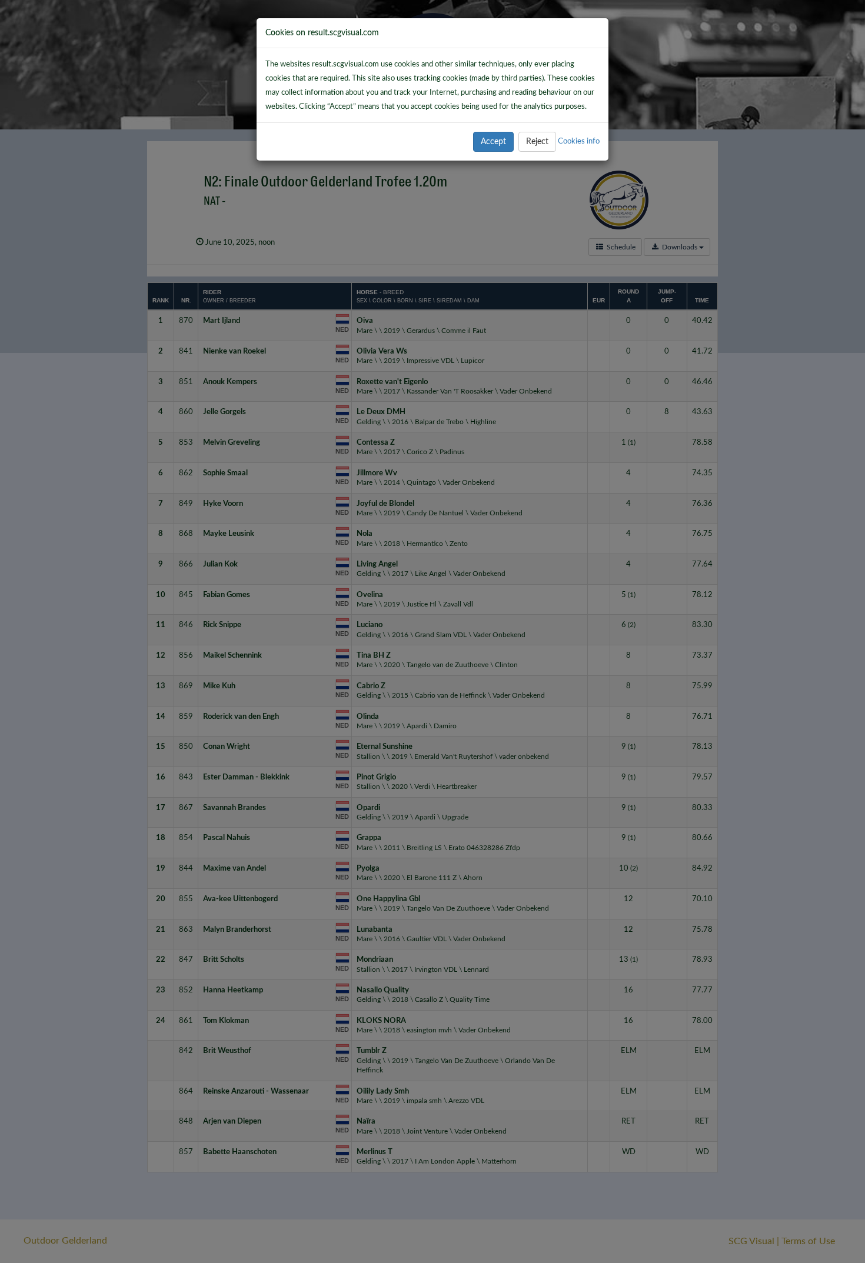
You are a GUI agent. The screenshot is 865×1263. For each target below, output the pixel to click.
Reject (537, 142)
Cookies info (579, 141)
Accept (493, 142)
